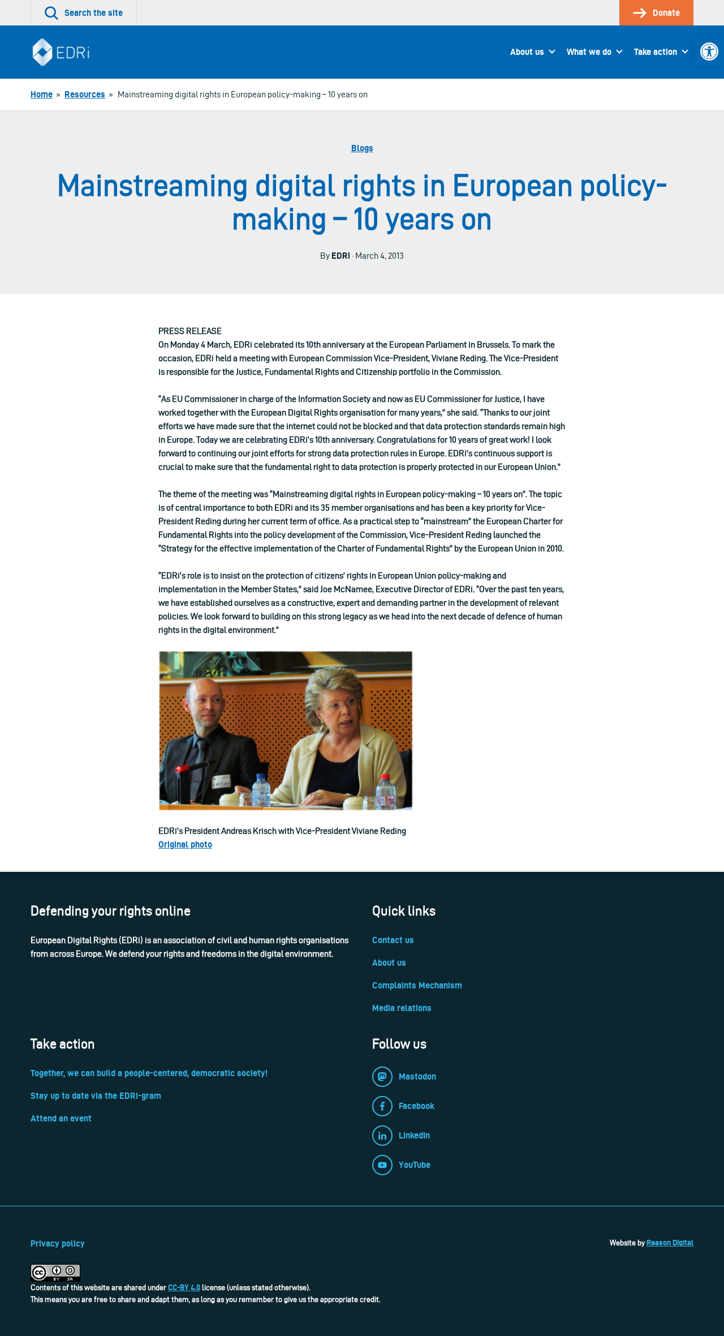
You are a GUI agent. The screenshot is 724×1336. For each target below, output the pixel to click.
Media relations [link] (402, 1008)
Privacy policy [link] (58, 1243)
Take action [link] (655, 52)
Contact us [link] (393, 940)
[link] (709, 51)
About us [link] (527, 52)
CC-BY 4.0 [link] (184, 1287)
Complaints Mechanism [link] (417, 985)
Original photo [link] (185, 844)
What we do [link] (589, 52)
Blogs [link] (362, 148)
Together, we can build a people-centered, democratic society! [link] (149, 1073)
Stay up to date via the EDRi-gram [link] (96, 1096)
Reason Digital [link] (670, 1242)
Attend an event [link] (61, 1118)
